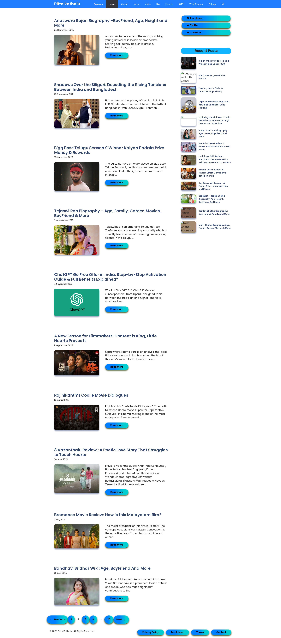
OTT (181, 4)
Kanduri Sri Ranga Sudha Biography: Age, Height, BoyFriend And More (211, 198)
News (136, 4)
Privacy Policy (150, 632)
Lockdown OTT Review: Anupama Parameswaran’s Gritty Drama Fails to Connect (214, 159)
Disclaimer (177, 632)
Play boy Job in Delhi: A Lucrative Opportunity (210, 90)
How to (169, 4)
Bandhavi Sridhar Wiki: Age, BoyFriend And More (102, 568)
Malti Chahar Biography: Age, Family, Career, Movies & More (214, 227)
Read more (116, 55)
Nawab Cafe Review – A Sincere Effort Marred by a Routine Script (212, 172)
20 (108, 619)
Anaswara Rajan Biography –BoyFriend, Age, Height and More (110, 23)
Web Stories (196, 4)
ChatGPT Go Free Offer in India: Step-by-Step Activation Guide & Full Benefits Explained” (110, 277)
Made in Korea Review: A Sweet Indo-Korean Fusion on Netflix (214, 146)
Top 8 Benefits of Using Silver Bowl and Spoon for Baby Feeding (213, 104)
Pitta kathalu (67, 4)
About (124, 4)
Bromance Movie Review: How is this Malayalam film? (107, 514)
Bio (158, 4)
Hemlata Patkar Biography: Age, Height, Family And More (214, 212)
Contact (221, 632)
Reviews (98, 4)
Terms (200, 632)
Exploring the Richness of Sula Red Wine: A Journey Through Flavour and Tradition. (214, 120)
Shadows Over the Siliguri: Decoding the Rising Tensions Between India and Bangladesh (110, 87)
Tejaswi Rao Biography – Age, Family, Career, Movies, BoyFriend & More (107, 213)
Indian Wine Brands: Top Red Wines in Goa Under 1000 (213, 62)
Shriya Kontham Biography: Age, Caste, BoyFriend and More (213, 133)
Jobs (148, 4)
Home (112, 4)
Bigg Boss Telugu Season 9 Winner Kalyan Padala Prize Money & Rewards (109, 150)
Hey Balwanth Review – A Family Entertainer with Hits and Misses (213, 186)
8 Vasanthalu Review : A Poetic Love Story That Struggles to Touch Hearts (111, 452)
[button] (223, 4)
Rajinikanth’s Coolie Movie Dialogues (91, 395)
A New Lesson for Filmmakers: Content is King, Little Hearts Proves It (105, 338)
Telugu (212, 4)
